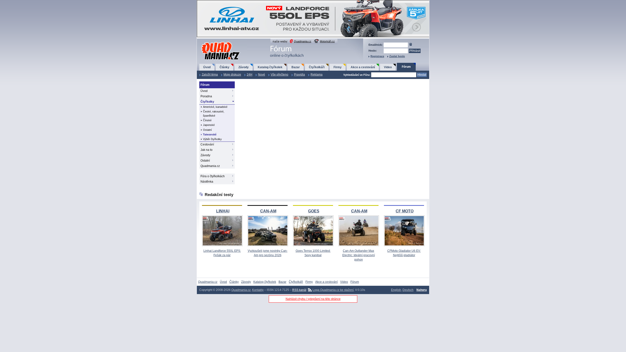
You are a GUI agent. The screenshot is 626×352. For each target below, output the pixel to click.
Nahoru (421, 290)
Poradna (206, 96)
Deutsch (408, 290)
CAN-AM (268, 211)
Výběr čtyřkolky (212, 139)
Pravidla (299, 74)
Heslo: (373, 50)
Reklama (317, 74)
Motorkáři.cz (327, 41)
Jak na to (206, 150)
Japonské (209, 124)
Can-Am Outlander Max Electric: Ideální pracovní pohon (358, 255)
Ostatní (207, 129)
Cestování (207, 144)
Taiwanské (209, 134)
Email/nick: (376, 44)
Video (388, 67)
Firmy (338, 67)
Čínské (207, 120)
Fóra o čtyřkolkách (213, 176)
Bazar (295, 67)
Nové (261, 74)
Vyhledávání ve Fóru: (356, 74)
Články (224, 67)
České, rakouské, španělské (213, 113)
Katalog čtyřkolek (270, 67)
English (396, 290)
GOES (313, 211)
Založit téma (210, 74)
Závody (243, 67)
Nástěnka (207, 181)
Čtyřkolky (207, 101)
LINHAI (222, 211)
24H (249, 74)
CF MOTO (405, 211)
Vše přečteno (279, 74)
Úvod (207, 67)
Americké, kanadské (215, 106)
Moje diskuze (232, 74)
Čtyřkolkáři (316, 67)
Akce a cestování (363, 67)
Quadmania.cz (302, 41)
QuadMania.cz (214, 42)
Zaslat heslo (397, 56)
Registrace (377, 56)
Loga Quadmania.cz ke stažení (333, 290)
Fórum (406, 66)
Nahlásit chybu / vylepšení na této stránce (313, 299)
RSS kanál (299, 290)
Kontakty (258, 290)
